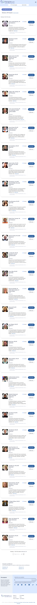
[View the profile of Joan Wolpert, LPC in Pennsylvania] (5, 326)
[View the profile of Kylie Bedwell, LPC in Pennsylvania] (5, 432)
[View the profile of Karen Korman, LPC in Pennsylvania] (5, 537)
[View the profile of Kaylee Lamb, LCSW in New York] (5, 58)
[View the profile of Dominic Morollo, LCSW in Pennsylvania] (5, 237)
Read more (15, 30)
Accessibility (22, 595)
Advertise (15, 597)
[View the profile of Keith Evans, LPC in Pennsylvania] (5, 343)
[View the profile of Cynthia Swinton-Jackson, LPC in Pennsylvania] (5, 379)
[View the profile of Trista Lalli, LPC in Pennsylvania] (5, 309)
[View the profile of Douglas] (5, 93)
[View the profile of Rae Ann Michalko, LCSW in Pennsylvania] (5, 290)
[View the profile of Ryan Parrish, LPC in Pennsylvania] (5, 414)
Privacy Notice (20, 602)
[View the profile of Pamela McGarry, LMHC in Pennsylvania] (5, 485)
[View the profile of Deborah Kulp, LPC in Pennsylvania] (5, 76)
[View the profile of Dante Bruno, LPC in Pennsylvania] (5, 41)
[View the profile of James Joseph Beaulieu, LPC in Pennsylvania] (5, 23)
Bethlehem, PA (21, 568)
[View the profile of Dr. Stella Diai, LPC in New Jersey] (5, 255)
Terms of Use (16, 602)
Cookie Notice (31, 602)
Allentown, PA (21, 567)
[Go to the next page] (23, 554)
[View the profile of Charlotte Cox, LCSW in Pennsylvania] (5, 467)
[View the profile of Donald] (5, 220)
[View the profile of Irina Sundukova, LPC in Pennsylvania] (5, 148)
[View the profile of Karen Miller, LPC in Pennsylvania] (5, 273)
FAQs (21, 597)
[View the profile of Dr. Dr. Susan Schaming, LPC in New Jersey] (5, 111)
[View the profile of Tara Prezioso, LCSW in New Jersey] (5, 183)
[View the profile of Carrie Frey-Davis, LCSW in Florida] (5, 449)
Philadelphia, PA (5, 567)
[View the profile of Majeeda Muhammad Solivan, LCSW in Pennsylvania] (5, 396)
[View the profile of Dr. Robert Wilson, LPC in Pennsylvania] (5, 503)
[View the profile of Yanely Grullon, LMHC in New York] (5, 165)
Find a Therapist (16, 598)
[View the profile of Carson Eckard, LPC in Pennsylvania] (5, 129)
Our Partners (22, 598)
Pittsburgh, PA (4, 568)
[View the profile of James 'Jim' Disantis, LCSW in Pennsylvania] (5, 520)
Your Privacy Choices (25, 602)
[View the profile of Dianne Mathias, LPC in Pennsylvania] (5, 360)
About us (14, 595)
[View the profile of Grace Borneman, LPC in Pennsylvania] (5, 203)
